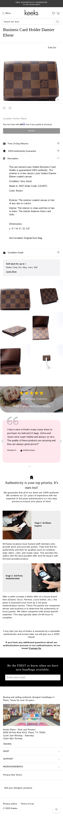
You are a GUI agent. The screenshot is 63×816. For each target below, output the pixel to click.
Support (8, 759)
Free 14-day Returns (18, 143)
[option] (31, 4)
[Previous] (4, 108)
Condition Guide (15, 252)
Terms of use (27, 803)
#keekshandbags (13, 766)
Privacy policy (10, 803)
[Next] (10, 108)
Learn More (11, 271)
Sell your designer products (18, 788)
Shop (6, 751)
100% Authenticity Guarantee (22, 151)
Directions (8, 743)
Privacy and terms (12, 775)
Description (12, 158)
